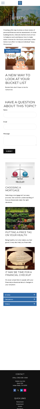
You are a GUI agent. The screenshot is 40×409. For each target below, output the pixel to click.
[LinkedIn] (21, 390)
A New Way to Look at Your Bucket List (17, 79)
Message (6, 134)
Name (5, 110)
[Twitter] (18, 390)
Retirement (20, 402)
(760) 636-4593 (22, 378)
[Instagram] (25, 390)
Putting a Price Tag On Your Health (18, 234)
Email (5, 122)
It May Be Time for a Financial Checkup (18, 273)
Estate (20, 406)
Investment (20, 404)
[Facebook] (14, 390)
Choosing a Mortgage (13, 189)
